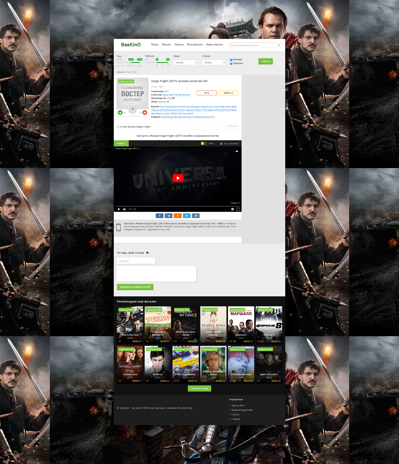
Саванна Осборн (193, 109)
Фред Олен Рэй (170, 94)
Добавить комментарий (135, 286)
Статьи (235, 414)
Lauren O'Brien (170, 113)
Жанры (155, 44)
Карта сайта (238, 405)
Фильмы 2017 (208, 116)
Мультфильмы (195, 44)
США (169, 98)
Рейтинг (149, 55)
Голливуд (196, 116)
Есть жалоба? (231, 143)
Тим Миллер (184, 94)
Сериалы (179, 44)
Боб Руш (218, 109)
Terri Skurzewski (186, 113)
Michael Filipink (230, 109)
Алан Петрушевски (169, 106)
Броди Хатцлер (177, 109)
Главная (235, 418)
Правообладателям (241, 409)
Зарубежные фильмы (172, 116)
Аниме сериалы (214, 44)
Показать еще (199, 388)
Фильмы (166, 44)
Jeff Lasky (164, 109)
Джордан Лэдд (198, 106)
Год (119, 55)
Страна (206, 55)
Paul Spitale (208, 109)
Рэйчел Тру (184, 106)
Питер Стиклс (212, 106)
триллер (162, 101)
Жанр (176, 55)
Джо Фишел (157, 113)
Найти (266, 61)
